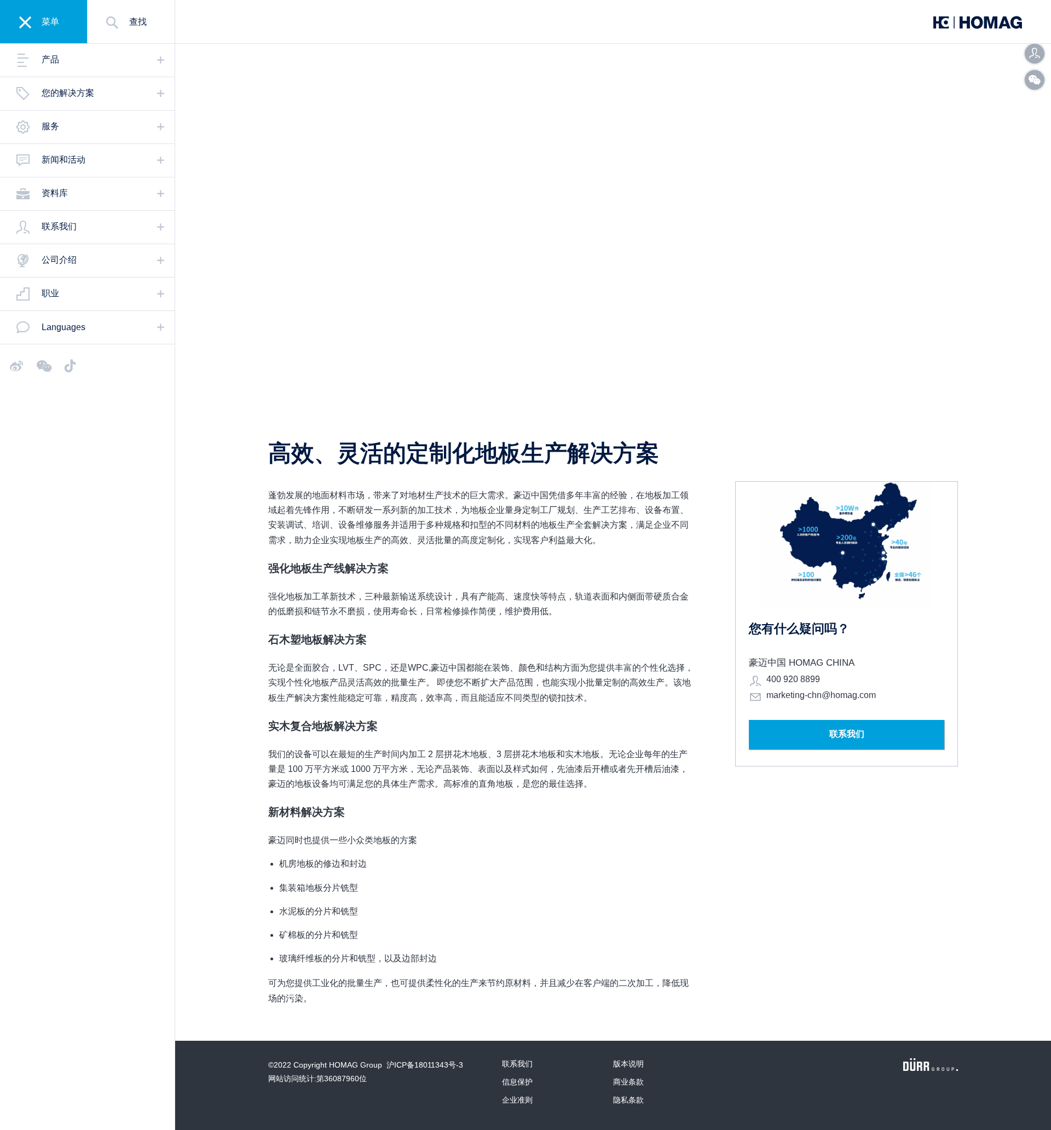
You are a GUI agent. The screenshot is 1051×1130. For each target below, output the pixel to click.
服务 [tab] (50, 126)
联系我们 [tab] (59, 226)
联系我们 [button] (846, 734)
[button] (1034, 54)
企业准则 (517, 1100)
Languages (63, 327)
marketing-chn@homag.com (821, 695)
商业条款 (628, 1081)
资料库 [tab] (55, 193)
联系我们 (517, 1063)
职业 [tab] (50, 293)
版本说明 (628, 1063)
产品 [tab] (50, 59)
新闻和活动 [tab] (63, 159)
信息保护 (517, 1081)
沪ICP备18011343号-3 (424, 1064)
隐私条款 (628, 1100)
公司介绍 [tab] (59, 259)
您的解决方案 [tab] (68, 92)
